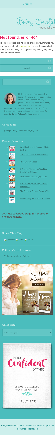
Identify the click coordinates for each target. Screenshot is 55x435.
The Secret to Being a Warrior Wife (34, 191)
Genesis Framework (29, 428)
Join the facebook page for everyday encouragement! (25, 215)
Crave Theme (25, 425)
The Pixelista (40, 425)
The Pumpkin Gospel (28, 161)
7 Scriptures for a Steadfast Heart (34, 154)
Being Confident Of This (27, 20)
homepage (25, 45)
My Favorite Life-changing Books (33, 176)
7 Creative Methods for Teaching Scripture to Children (33, 170)
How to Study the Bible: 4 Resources (35, 198)
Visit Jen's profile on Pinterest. (17, 256)
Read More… (33, 114)
